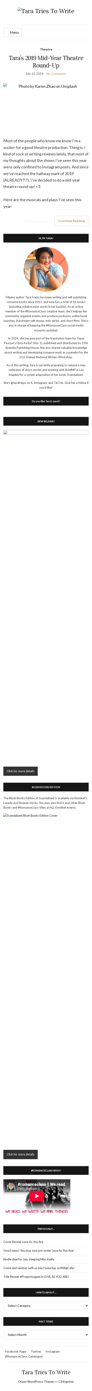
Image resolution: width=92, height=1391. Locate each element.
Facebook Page (15, 1351)
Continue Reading (71, 221)
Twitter (36, 1351)
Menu (14, 32)
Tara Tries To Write (46, 1372)
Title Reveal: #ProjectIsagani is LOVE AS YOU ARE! (36, 1276)
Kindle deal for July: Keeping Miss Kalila (28, 1259)
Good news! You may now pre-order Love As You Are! (38, 1250)
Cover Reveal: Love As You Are (23, 1242)
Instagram (53, 1351)
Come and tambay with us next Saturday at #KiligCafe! (39, 1268)
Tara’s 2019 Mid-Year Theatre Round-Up (46, 61)
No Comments (56, 73)
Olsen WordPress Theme (36, 1381)
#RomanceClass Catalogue (24, 1356)
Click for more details (20, 771)
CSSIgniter (66, 1381)
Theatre (46, 49)
